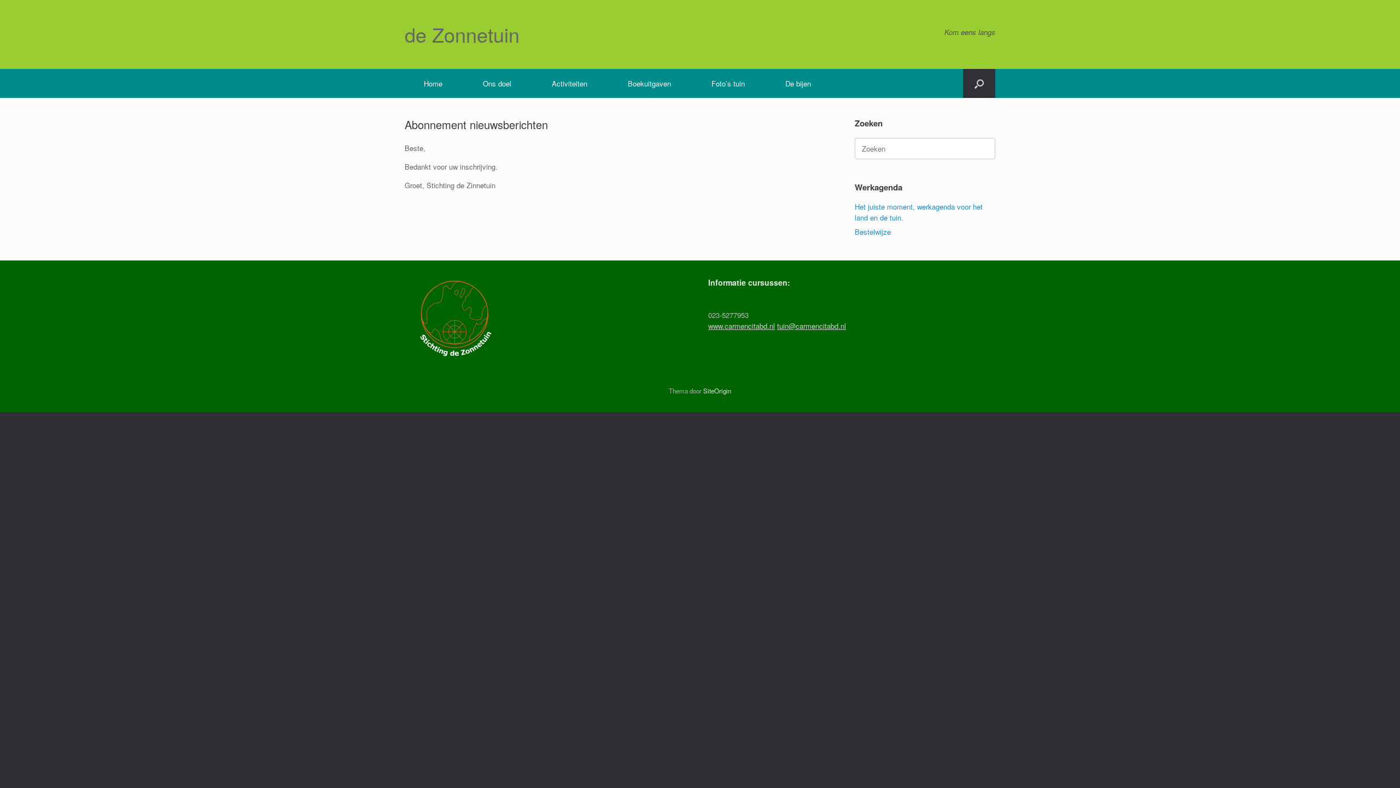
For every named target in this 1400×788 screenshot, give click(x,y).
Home (433, 83)
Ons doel (497, 83)
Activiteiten (569, 83)
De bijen (798, 83)
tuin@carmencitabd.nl (811, 326)
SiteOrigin (717, 390)
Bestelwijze (873, 232)
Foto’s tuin (728, 83)
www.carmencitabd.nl (741, 326)
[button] (979, 83)
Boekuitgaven (649, 83)
